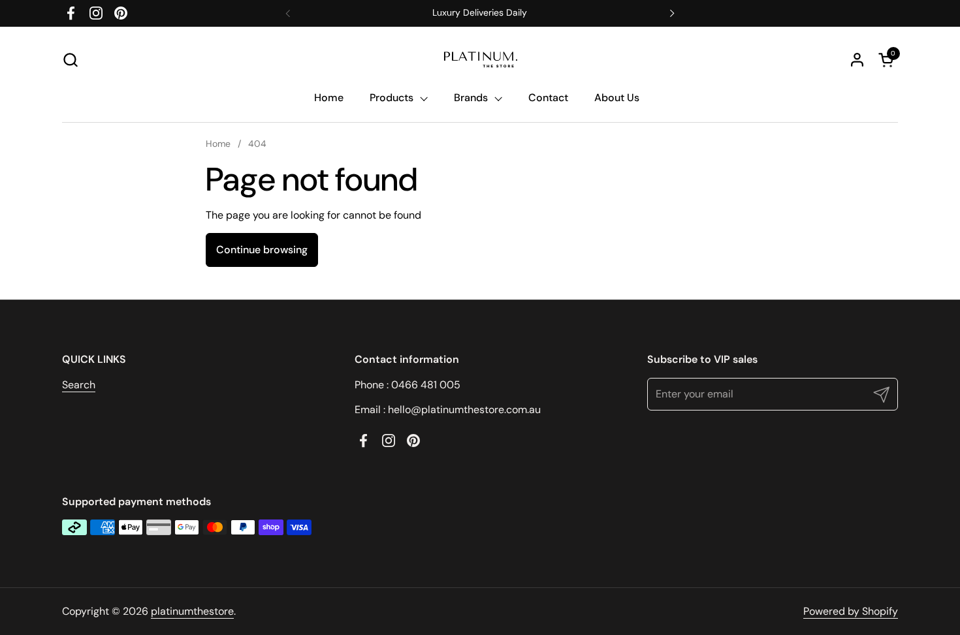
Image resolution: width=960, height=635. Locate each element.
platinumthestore (192, 611)
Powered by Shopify (850, 611)
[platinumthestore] (480, 59)
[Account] (857, 60)
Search (78, 385)
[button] (70, 60)
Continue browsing (262, 249)
